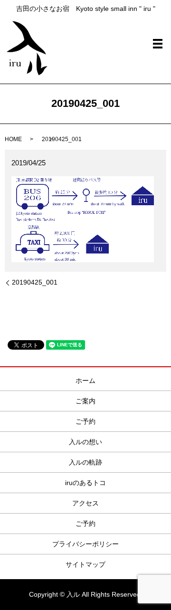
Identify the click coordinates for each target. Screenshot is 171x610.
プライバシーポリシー (85, 544)
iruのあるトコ (85, 482)
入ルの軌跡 (85, 462)
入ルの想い (85, 442)
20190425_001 (34, 282)
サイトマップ (85, 564)
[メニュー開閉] (157, 43)
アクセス (85, 503)
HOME (13, 139)
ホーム (85, 380)
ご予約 (85, 421)
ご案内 (85, 401)
